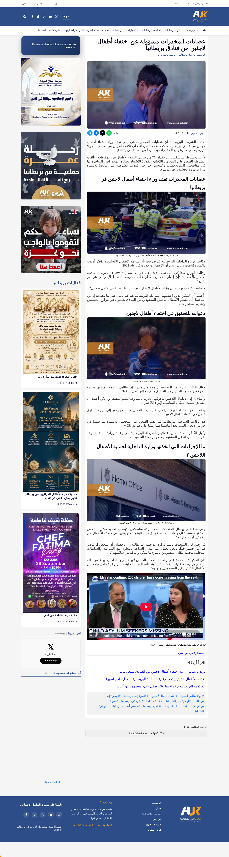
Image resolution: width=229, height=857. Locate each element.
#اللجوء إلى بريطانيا (136, 696)
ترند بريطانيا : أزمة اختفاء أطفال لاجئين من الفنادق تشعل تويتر (162, 671)
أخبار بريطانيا (192, 30)
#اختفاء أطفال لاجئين (164, 696)
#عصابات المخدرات (177, 706)
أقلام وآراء (133, 30)
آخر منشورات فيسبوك (63, 672)
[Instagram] (44, 16)
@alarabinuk (51, 660)
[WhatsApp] (109, 133)
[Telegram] (90, 133)
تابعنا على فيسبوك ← (51, 782)
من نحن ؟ (106, 802)
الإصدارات (41, 30)
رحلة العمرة (93, 30)
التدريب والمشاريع (75, 30)
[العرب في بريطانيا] (200, 16)
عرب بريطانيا (173, 30)
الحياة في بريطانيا (152, 30)
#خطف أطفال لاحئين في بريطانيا (141, 701)
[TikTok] (38, 16)
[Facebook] (32, 16)
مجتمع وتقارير (168, 54)
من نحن (25, 4)
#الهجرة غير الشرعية (178, 701)
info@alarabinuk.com (86, 825)
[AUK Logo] (190, 823)
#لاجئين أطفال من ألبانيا (125, 706)
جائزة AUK (54, 30)
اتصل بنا (56, 4)
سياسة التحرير (153, 824)
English (66, 16)
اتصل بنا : (106, 825)
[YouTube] (50, 16)
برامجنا (118, 30)
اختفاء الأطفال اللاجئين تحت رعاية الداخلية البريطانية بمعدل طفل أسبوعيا (154, 679)
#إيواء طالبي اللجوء (192, 696)
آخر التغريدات (68, 633)
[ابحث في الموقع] (24, 16)
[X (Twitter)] (56, 16)
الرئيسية (204, 30)
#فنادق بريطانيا (152, 706)
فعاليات (105, 30)
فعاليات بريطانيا (66, 282)
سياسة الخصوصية (41, 4)
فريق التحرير (198, 133)
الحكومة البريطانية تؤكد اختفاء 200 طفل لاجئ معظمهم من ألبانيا (161, 686)
